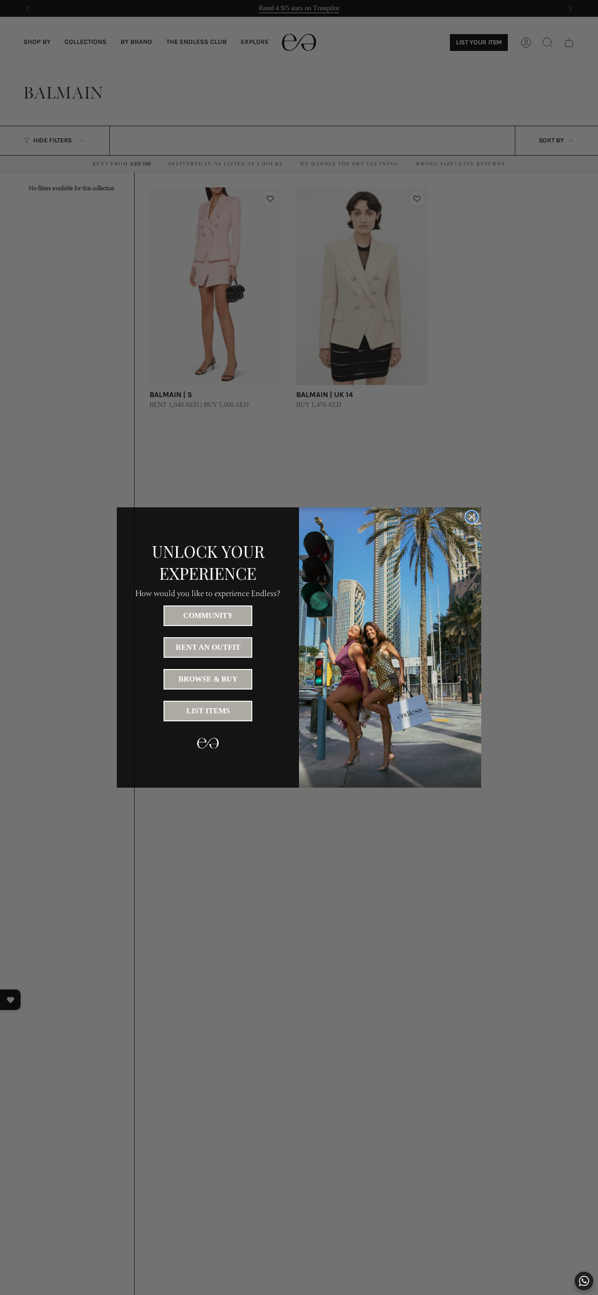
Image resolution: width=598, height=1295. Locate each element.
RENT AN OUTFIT (208, 647)
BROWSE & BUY (208, 679)
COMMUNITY (208, 615)
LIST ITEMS (208, 711)
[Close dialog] (471, 517)
